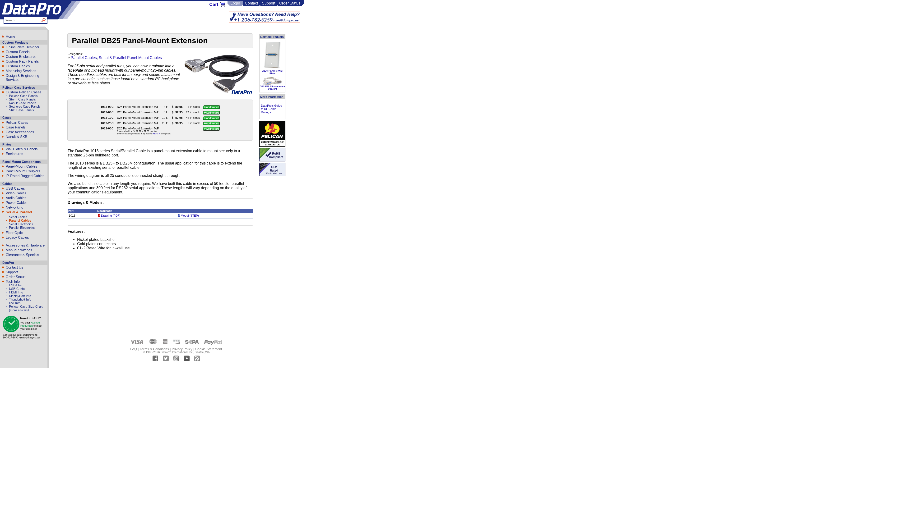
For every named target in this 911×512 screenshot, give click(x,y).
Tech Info (13, 281)
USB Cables (15, 188)
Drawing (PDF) (110, 215)
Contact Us (14, 267)
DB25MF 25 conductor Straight (272, 87)
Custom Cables (18, 66)
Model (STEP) (189, 215)
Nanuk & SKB (16, 137)
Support (268, 3)
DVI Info (14, 303)
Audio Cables (16, 198)
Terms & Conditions (154, 349)
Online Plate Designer (22, 47)
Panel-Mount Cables (21, 166)
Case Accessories (20, 132)
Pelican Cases (17, 122)
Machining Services (21, 71)
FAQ (133, 349)
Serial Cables (18, 217)
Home (10, 36)
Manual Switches (19, 250)
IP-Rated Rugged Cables (25, 176)
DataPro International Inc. (177, 352)
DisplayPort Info (20, 296)
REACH (156, 134)
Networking (14, 207)
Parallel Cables (20, 220)
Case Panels (16, 127)
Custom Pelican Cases (24, 92)
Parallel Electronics (22, 227)
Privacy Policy (182, 349)
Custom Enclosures (21, 57)
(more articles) (19, 310)
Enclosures (14, 154)
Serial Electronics (21, 224)
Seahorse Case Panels (25, 106)
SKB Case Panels (21, 110)
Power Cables (17, 203)
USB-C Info (17, 289)
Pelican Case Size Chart (26, 306)
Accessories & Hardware (25, 245)
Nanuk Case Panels (22, 103)
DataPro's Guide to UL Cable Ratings (271, 109)
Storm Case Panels (22, 99)
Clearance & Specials (22, 255)
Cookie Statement (208, 349)
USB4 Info (16, 285)
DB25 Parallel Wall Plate (272, 71)
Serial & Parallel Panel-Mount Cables (130, 58)
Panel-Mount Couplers (23, 171)
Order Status (289, 3)
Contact (251, 3)
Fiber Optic (14, 233)
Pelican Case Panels (23, 96)
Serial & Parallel (19, 212)
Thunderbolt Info (20, 299)
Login (235, 3)
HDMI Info (16, 292)
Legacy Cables (17, 237)
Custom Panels (18, 52)
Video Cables (16, 193)
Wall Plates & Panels (22, 149)
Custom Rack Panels (22, 61)
